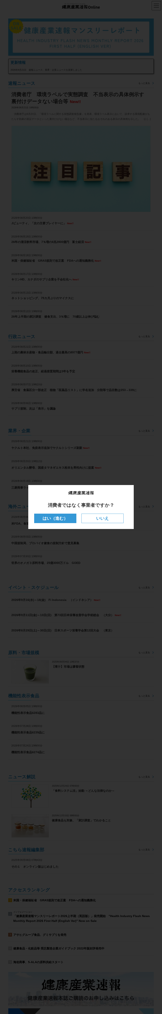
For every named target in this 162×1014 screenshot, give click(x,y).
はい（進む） (55, 518)
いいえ (102, 518)
